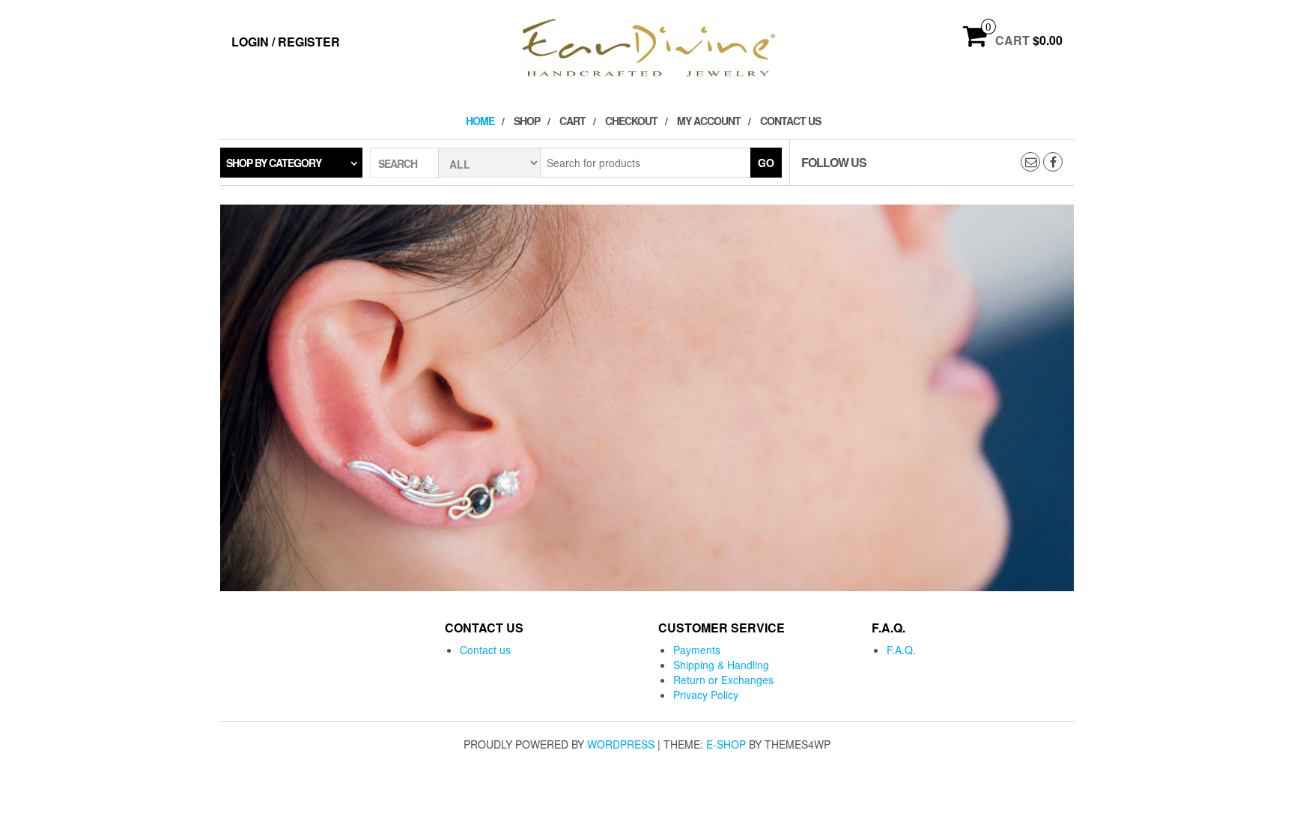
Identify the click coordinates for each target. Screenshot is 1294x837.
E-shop (726, 744)
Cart (572, 120)
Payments (696, 649)
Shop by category (273, 162)
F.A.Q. (901, 649)
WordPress (620, 744)
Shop (527, 120)
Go (766, 162)
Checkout (631, 120)
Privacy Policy (705, 694)
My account (709, 120)
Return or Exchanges (723, 679)
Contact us (790, 120)
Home (480, 120)
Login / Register (285, 41)
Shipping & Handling (721, 664)
